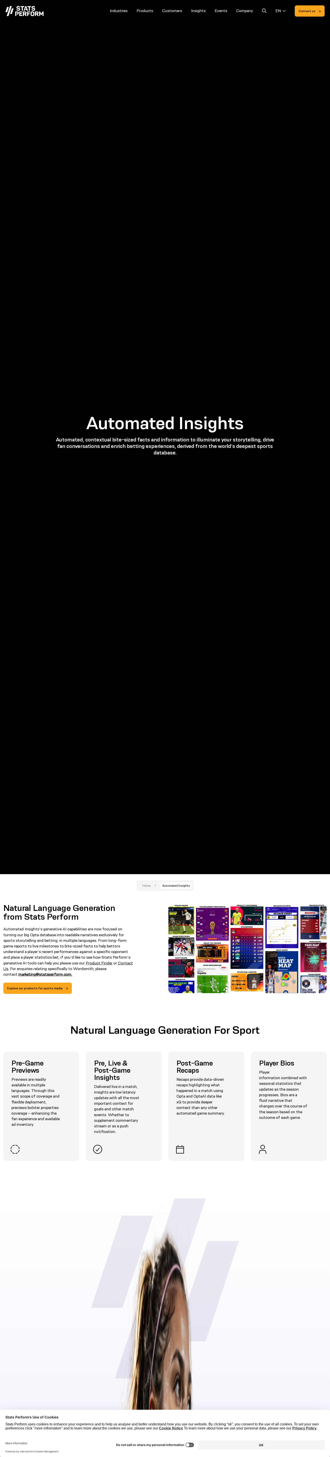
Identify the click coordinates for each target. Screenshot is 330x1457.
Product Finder (99, 963)
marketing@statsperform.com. (45, 974)
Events (221, 11)
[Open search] (264, 12)
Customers (172, 11)
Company (244, 11)
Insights (198, 11)
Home (146, 885)
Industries (119, 11)
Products (144, 11)
